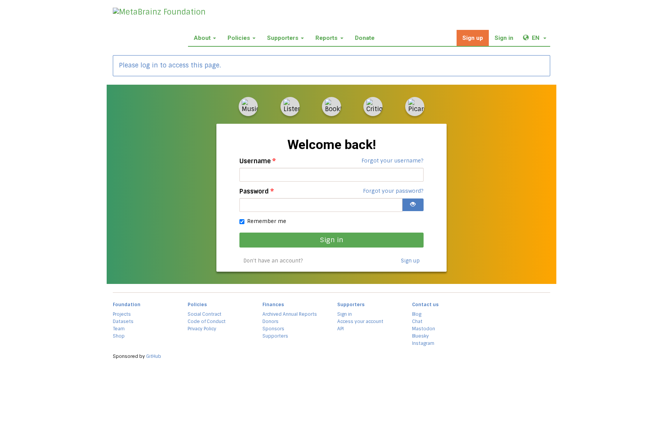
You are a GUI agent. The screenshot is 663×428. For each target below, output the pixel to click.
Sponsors (273, 329)
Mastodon (423, 329)
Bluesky (420, 336)
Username (257, 161)
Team (119, 329)
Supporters (283, 37)
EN (540, 37)
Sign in (504, 37)
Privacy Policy (202, 329)
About (202, 37)
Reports (326, 37)
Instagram (423, 343)
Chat (417, 321)
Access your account (360, 321)
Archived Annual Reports (289, 314)
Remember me (266, 221)
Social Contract (204, 314)
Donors (270, 321)
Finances (273, 305)
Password (256, 191)
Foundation (126, 305)
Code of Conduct (207, 321)
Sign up (472, 37)
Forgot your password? (393, 190)
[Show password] (413, 204)
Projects (122, 314)
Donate (364, 37)
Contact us (425, 305)
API (340, 329)
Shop (119, 336)
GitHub (153, 356)
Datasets (123, 321)
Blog (416, 314)
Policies (239, 37)
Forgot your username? (392, 160)
